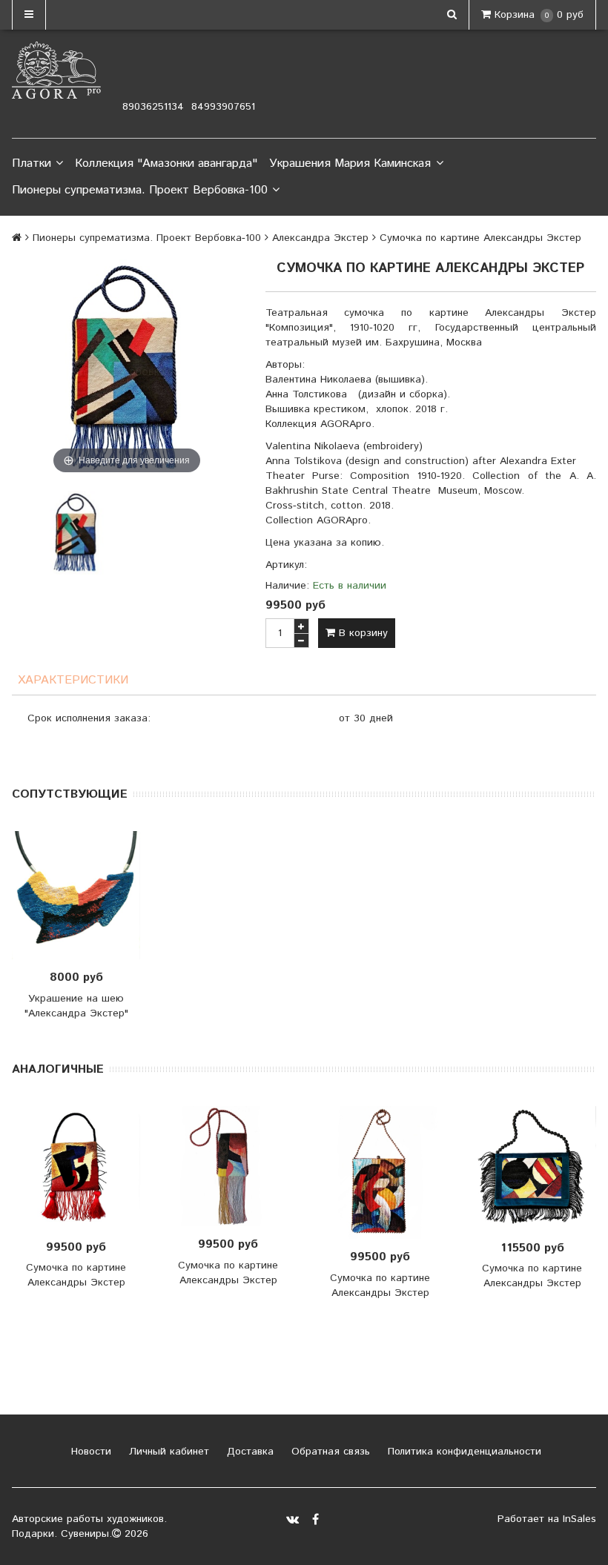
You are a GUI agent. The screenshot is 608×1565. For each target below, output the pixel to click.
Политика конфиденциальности (462, 1451)
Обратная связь (329, 1451)
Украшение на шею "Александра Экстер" (76, 1006)
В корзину (361, 633)
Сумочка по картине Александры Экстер (76, 1275)
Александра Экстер (320, 238)
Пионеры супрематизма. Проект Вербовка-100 (140, 190)
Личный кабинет (167, 1451)
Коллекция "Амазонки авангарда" (166, 163)
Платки (31, 163)
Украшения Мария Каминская (350, 163)
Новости (89, 1451)
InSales (579, 1519)
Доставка (248, 1451)
